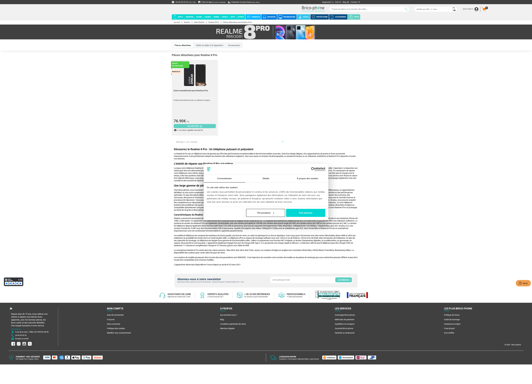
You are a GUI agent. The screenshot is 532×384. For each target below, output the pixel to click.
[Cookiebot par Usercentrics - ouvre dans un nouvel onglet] (313, 169)
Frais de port (449, 328)
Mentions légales (227, 328)
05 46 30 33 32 (185, 2)
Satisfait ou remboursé (344, 333)
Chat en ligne (213, 2)
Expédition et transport (345, 324)
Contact (354, 2)
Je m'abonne (343, 280)
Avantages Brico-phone (345, 315)
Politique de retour (452, 315)
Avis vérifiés (449, 333)
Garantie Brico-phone (344, 328)
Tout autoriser (305, 213)
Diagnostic (327, 2)
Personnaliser (264, 213)
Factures (111, 319)
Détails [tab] (266, 178)
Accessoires (234, 45)
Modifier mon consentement (119, 333)
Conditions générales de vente (233, 324)
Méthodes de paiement (344, 319)
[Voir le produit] (195, 74)
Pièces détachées (183, 45)
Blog (345, 2)
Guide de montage (452, 319)
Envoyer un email (21, 339)
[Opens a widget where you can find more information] (523, 283)
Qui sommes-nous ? (228, 315)
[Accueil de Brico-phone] (314, 9)
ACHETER (193, 126)
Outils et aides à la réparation (209, 45)
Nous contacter (113, 324)
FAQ (337, 2)
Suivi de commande (115, 315)
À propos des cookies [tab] (307, 178)
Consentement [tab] (224, 178)
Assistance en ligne (452, 324)
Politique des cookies (116, 328)
